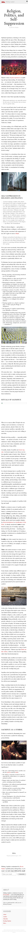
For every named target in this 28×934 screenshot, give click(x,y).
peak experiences (15, 77)
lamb (16, 772)
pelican (9, 772)
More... (5, 923)
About (4, 914)
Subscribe (5, 918)
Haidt (17, 233)
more (14, 932)
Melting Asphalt (9, 2)
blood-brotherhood (8, 522)
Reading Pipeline (7, 921)
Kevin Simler (15, 27)
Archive (5, 916)
